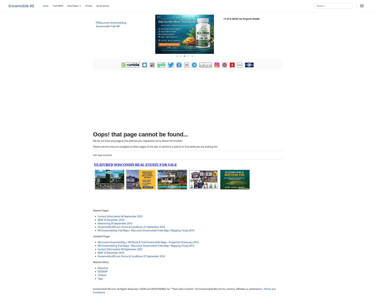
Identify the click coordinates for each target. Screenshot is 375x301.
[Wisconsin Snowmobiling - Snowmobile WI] (124, 35)
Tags (100, 278)
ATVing (88, 6)
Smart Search (102, 6)
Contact (102, 275)
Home (45, 6)
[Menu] (362, 6)
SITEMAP (103, 271)
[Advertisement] (187, 94)
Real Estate (73, 6)
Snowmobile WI (21, 6)
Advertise (103, 268)
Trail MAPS (58, 6)
